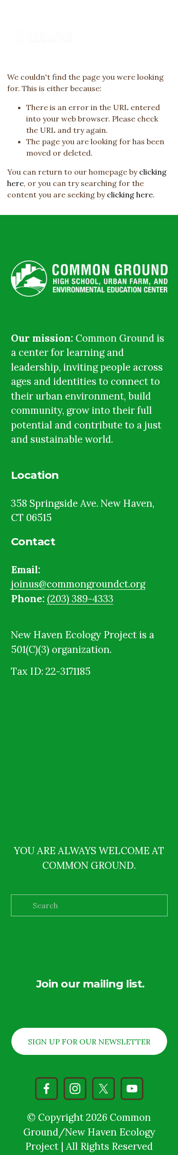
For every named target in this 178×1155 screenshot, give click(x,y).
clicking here (130, 194)
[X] (103, 1088)
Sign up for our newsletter (89, 1041)
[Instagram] (75, 1088)
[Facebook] (46, 1088)
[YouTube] (132, 1088)
